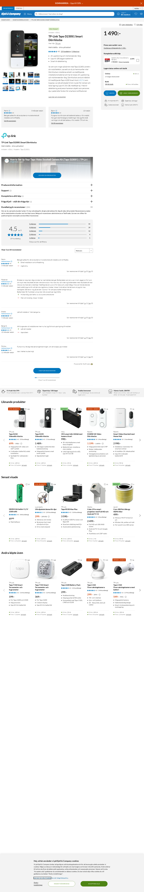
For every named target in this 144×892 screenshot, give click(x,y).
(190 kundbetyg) (103, 590)
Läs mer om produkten (57, 97)
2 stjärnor (32, 234)
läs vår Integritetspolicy (60, 878)
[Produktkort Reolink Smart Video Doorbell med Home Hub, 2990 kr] (124, 418)
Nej (89, 271)
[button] (5, 75)
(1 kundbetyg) (128, 439)
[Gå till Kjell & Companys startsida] (11, 14)
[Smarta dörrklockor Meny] (30, 20)
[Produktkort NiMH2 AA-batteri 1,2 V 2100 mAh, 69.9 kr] (20, 493)
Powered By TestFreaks (82, 364)
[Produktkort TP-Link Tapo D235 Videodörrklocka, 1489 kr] (46, 418)
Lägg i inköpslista (127, 25)
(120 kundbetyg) (77, 512)
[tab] (8, 8)
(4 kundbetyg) (102, 439)
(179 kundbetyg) (129, 593)
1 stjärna (32, 238)
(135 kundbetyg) (25, 593)
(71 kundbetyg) (50, 439)
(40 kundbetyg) (24, 514)
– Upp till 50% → (69, 3)
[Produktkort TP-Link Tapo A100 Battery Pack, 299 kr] (72, 569)
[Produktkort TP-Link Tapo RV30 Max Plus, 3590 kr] (72, 493)
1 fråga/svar (75, 51)
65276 (81, 80)
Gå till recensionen (10, 121)
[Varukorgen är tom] (141, 13)
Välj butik (24, 465)
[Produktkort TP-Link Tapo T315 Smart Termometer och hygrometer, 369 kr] (46, 569)
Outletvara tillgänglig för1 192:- (115, 48)
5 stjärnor (32, 224)
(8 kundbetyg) (102, 517)
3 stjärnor (32, 231)
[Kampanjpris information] (21, 443)
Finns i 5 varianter (124, 62)
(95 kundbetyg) (24, 439)
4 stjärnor (32, 227)
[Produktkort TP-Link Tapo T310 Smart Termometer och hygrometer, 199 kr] (20, 569)
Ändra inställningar (38, 884)
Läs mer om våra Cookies (42, 878)
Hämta (111, 93)
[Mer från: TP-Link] (8, 137)
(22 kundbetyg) (76, 588)
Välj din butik (109, 84)
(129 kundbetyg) (51, 593)
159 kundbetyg (66, 51)
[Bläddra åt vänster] (4, 440)
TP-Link (58, 43)
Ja (85, 271)
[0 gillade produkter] (136, 13)
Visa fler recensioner (47, 370)
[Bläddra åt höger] (140, 440)
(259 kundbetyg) (51, 512)
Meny (29, 14)
